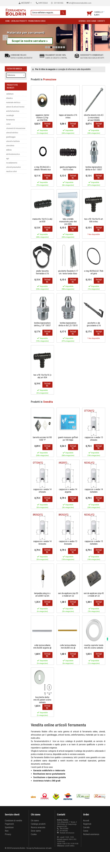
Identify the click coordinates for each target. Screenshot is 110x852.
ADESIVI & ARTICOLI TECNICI (15, 107)
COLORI (8, 124)
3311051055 (58, 3)
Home (7, 21)
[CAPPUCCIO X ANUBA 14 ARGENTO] (68, 474)
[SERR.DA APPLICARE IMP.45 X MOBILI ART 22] (94, 578)
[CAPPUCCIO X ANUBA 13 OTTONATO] (94, 422)
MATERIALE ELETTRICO (13, 102)
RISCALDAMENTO (11, 163)
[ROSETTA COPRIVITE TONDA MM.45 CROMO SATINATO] (94, 630)
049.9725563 (64, 828)
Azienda (82, 21)
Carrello (86, 827)
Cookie (34, 834)
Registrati (87, 824)
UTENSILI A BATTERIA (13, 141)
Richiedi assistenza (91, 834)
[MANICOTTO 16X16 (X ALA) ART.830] (42, 204)
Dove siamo (91, 21)
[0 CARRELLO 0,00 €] (104, 12)
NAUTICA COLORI (11, 171)
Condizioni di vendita (13, 820)
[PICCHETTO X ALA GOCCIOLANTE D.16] (94, 308)
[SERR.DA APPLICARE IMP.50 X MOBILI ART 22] (68, 578)
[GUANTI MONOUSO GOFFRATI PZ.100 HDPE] (68, 422)
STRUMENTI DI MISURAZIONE (15, 128)
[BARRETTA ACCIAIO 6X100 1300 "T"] (42, 422)
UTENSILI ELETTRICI (12, 133)
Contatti (101, 21)
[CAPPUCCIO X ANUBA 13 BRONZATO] (68, 526)
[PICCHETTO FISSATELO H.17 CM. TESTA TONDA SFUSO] (68, 256)
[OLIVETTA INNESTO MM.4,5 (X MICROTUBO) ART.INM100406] (94, 100)
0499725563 (43, 3)
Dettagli (47, 124)
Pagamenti (9, 824)
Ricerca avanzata (38, 827)
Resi (6, 831)
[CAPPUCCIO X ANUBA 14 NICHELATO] (94, 474)
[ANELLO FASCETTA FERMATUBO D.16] (42, 256)
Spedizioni (9, 827)
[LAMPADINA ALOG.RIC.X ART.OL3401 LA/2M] (42, 578)
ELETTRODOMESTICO (13, 154)
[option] (41, 796)
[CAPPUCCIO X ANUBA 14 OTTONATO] (42, 474)
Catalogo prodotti (19, 21)
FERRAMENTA (10, 120)
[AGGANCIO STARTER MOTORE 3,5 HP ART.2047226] (42, 100)
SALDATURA (9, 94)
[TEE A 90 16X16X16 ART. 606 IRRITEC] (94, 204)
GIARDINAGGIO (11, 137)
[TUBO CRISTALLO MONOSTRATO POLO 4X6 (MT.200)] (68, 204)
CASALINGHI (10, 115)
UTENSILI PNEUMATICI (13, 167)
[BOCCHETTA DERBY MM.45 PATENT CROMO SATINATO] (42, 682)
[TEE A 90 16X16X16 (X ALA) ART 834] (42, 360)
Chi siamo (35, 820)
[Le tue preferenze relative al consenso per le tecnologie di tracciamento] (107, 639)
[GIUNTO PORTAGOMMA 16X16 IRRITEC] (68, 152)
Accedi (86, 820)
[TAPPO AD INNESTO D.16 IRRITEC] (68, 100)
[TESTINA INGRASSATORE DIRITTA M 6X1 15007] (94, 152)
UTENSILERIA (10, 145)
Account (25, 3)
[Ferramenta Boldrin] (16, 12)
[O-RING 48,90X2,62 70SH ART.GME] (94, 256)
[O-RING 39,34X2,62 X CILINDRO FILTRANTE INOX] (42, 152)
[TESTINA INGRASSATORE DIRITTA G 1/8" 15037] (42, 308)
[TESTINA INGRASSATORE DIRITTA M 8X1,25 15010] (68, 308)
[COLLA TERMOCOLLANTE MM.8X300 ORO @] (68, 630)
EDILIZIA (9, 150)
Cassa (85, 831)
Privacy (8, 834)
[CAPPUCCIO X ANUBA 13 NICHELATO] (94, 526)
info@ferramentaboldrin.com (80, 3)
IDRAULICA (9, 98)
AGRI (7, 158)
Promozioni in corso (36, 21)
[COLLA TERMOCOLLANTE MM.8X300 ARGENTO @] (42, 630)
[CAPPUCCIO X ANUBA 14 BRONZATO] (42, 526)
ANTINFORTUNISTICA (12, 111)
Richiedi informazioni (66, 833)
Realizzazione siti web (43, 848)
